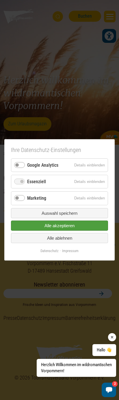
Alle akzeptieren (59, 225)
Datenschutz (49, 251)
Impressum (70, 251)
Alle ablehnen (59, 238)
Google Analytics (42, 165)
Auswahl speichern (59, 213)
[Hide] (112, 337)
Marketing (36, 198)
